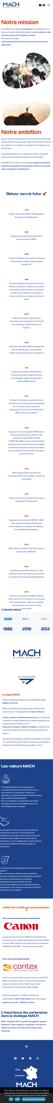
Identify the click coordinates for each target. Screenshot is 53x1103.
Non (17, 1099)
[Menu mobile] (48, 5)
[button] (26, 1046)
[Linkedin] (30, 1058)
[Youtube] (22, 1058)
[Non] (50, 1095)
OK (11, 1099)
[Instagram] (37, 1058)
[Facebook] (15, 1058)
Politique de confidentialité (33, 1099)
